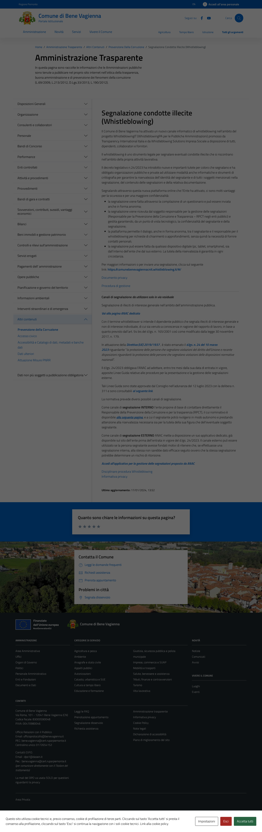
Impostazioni (206, 821)
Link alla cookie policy (154, 823)
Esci (226, 821)
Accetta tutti (245, 821)
